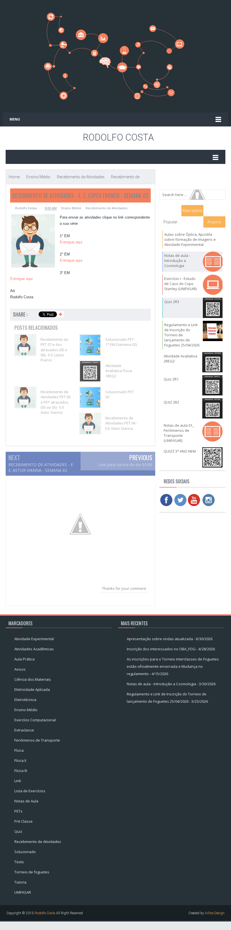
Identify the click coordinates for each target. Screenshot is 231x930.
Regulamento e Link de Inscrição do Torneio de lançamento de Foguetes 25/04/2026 (181, 335)
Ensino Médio (71, 208)
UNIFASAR (22, 892)
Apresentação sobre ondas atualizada (160, 638)
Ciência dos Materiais (32, 679)
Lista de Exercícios (29, 790)
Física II (20, 760)
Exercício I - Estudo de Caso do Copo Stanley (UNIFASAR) (180, 283)
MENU (15, 119)
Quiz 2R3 (171, 301)
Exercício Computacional (35, 719)
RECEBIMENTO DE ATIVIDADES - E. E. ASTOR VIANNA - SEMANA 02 (41, 467)
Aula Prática (24, 659)
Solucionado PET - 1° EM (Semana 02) (121, 342)
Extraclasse (24, 730)
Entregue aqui (71, 242)
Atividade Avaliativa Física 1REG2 (118, 370)
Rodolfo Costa (118, 137)
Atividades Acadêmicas (34, 648)
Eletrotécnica (25, 699)
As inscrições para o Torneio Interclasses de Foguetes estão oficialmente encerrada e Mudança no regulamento (173, 666)
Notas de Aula (26, 801)
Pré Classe (23, 821)
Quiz (18, 831)
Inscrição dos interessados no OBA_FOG (161, 648)
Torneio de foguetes (31, 872)
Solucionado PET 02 (119, 394)
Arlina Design (215, 913)
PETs (18, 811)
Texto (19, 861)
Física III (20, 770)
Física (19, 750)
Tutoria (20, 882)
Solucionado (25, 851)
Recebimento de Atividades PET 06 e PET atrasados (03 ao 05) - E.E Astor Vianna (55, 402)
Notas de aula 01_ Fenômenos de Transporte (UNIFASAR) (179, 433)
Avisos (20, 669)
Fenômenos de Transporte (37, 740)
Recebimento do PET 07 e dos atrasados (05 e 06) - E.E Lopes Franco (54, 349)
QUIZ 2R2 (171, 402)
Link (17, 780)
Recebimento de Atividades (106, 208)
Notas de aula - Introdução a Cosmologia (177, 260)
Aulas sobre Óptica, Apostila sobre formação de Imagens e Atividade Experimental (190, 239)
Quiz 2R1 (171, 379)
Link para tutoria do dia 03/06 (125, 464)
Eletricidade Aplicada (32, 689)
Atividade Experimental (34, 638)
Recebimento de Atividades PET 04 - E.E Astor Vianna (121, 423)
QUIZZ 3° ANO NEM (180, 451)
